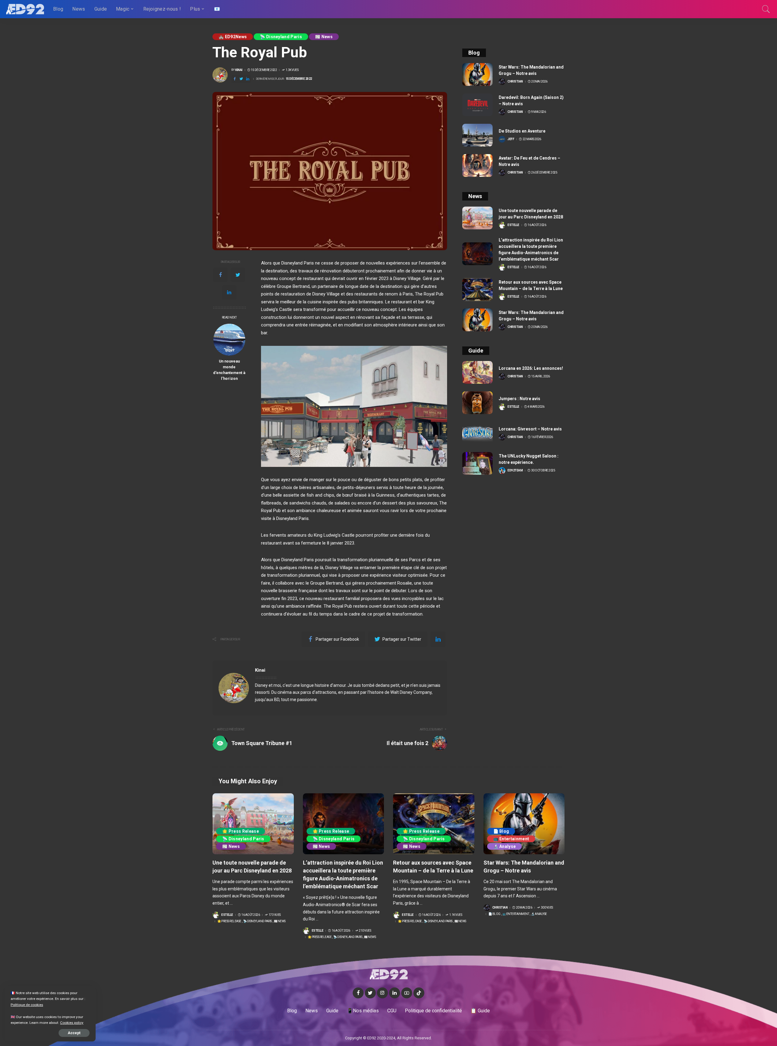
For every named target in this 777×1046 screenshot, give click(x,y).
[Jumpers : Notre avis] (477, 402)
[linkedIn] (229, 292)
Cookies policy (71, 1023)
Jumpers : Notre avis (519, 398)
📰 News (324, 36)
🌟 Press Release (240, 831)
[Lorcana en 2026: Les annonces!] (477, 372)
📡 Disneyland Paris (281, 36)
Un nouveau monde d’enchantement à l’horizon (229, 370)
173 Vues (275, 914)
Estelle (513, 225)
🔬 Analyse (504, 846)
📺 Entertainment (511, 838)
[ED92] (25, 9)
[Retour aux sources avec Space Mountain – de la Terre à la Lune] (477, 289)
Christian (515, 81)
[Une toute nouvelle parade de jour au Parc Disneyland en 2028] (477, 218)
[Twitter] (238, 275)
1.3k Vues (292, 70)
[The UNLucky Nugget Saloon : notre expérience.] (477, 463)
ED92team (515, 470)
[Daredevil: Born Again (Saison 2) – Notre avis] (477, 104)
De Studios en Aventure (522, 131)
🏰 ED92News (233, 36)
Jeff (510, 139)
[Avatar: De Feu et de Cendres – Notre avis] (477, 165)
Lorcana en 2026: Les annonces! (531, 368)
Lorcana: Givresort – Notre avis (530, 429)
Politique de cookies (27, 1005)
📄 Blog (501, 831)
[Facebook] (220, 275)
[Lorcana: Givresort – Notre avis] (477, 433)
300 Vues (547, 907)
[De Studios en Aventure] (477, 135)
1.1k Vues (455, 914)
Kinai (239, 70)
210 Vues (365, 930)
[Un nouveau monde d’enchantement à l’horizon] (229, 340)
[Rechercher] (766, 9)
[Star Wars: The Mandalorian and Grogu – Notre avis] (477, 74)
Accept (74, 1033)
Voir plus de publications (414, 670)
